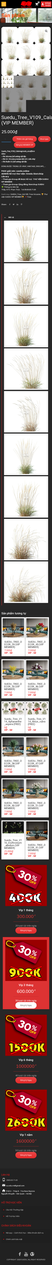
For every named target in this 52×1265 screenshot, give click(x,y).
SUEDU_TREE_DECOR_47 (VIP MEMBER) (36, 763)
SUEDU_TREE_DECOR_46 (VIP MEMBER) (36, 686)
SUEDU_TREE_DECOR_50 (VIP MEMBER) (13, 686)
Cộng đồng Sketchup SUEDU (31, 184)
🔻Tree (28, 197)
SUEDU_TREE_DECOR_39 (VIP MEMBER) (13, 644)
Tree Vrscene (34, 194)
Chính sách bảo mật (14, 1239)
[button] (46, 31)
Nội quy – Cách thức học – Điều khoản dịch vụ (25, 1233)
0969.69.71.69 (12, 1180)
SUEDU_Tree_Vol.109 (19, 194)
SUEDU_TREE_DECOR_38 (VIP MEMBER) (13, 763)
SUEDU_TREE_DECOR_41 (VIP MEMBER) (36, 848)
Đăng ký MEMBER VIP (24, 145)
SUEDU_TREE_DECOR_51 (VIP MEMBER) (36, 806)
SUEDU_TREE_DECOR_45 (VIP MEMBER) (37, 644)
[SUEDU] (26, 4)
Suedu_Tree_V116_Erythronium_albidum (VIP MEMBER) (13, 844)
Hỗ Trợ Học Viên (13, 1216)
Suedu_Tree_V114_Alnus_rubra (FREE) (37, 721)
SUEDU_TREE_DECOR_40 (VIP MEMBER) (13, 806)
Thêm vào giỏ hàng (25, 139)
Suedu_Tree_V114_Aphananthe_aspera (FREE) (13, 721)
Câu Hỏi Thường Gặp (14, 1209)
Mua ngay (44, 139)
